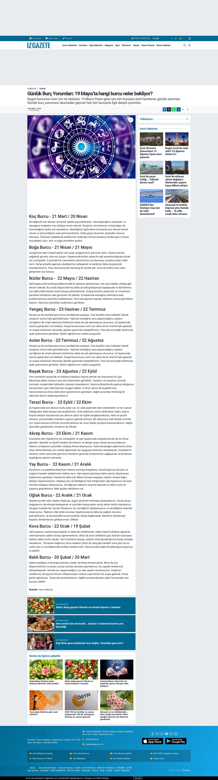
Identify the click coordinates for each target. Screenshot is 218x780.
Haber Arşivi (159, 758)
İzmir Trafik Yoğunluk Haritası (165, 753)
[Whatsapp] (171, 734)
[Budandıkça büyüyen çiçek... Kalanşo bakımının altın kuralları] (46, 669)
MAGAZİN (86, 770)
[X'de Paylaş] (169, 109)
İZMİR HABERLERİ (57, 770)
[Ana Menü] (189, 45)
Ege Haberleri (96, 45)
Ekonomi (126, 45)
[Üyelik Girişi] (189, 38)
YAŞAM (42, 89)
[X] (157, 734)
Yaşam (136, 45)
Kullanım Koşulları (65, 768)
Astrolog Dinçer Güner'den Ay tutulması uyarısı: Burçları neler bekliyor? (114, 683)
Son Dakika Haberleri (122, 758)
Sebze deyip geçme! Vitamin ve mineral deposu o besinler (79, 682)
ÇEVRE (129, 768)
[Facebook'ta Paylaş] (164, 109)
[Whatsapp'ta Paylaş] (173, 109)
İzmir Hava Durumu (81, 753)
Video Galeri (53, 38)
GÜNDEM (121, 768)
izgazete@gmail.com (94, 744)
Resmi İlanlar (148, 45)
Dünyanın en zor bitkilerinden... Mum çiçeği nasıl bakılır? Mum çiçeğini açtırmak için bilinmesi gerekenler (114, 715)
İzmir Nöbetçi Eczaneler (43, 753)
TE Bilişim (186, 770)
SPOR (102, 770)
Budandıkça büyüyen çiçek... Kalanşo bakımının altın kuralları (44, 682)
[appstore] (152, 741)
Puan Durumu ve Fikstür (42, 758)
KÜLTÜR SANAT (73, 770)
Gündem (83, 45)
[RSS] (176, 734)
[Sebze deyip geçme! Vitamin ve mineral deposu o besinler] (81, 669)
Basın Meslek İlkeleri (48, 768)
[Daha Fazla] (178, 109)
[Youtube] (166, 734)
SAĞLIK (95, 770)
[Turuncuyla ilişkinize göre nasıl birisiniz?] (46, 700)
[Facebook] (152, 734)
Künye (32, 768)
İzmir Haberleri (69, 45)
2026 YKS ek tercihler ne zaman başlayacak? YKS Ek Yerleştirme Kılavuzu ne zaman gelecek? (79, 714)
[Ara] (184, 45)
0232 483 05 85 (92, 739)
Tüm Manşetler (79, 758)
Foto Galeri (36, 38)
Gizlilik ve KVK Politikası (85, 768)
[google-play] (176, 741)
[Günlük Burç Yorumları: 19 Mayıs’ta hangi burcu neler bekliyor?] (81, 146)
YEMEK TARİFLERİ (121, 770)
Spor (117, 45)
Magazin (109, 45)
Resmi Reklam (164, 45)
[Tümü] (187, 119)
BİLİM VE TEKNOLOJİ (106, 768)
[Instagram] (162, 734)
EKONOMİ (44, 770)
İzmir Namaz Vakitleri (123, 753)
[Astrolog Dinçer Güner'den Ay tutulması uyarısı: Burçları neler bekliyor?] (116, 669)
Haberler (31, 89)
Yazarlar (68, 38)
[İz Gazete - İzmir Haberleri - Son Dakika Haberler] (39, 45)
